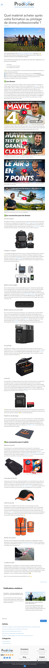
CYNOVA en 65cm (31, 424)
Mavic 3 (28, 223)
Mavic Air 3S (18, 155)
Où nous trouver (42, 652)
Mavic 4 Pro (36, 86)
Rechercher (4, 618)
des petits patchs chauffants (30, 454)
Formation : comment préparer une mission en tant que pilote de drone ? (13, 594)
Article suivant (44, 582)
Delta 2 (17, 322)
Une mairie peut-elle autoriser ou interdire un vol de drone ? (15, 629)
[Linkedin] (10, 658)
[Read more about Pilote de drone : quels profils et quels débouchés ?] (35, 596)
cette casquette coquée (27, 485)
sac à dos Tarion (36, 226)
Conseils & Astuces (6, 641)
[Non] (47, 664)
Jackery (16, 320)
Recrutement (42, 654)
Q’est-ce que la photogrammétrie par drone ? (11, 631)
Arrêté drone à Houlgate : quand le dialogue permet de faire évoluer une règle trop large (21, 626)
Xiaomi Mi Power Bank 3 (30, 294)
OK (24, 666)
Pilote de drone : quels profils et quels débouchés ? (34, 603)
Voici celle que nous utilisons (28, 543)
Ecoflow (26, 318)
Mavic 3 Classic (28, 124)
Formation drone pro (6, 643)
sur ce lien (41, 351)
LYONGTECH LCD (18, 258)
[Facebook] (4, 658)
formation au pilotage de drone (25, 53)
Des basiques (39, 452)
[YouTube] (7, 658)
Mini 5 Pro (33, 183)
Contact (42, 657)
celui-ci (10, 512)
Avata (34, 223)
